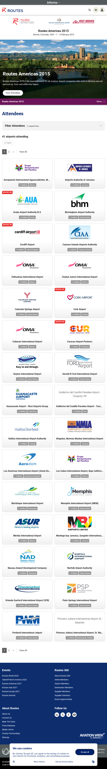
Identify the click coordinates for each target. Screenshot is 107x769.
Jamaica (85, 185)
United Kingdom (32, 250)
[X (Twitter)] (62, 714)
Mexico (32, 185)
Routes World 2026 (10, 676)
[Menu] (96, 10)
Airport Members (62, 683)
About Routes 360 (62, 676)
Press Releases (8, 725)
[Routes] (12, 10)
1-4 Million (23, 185)
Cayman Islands (85, 250)
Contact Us (7, 718)
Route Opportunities (63, 699)
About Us (6, 714)
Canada (32, 444)
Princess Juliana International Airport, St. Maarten (80, 620)
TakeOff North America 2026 (14, 680)
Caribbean (85, 347)
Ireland (85, 314)
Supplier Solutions (62, 695)
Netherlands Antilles (85, 638)
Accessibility (7, 762)
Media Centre (8, 729)
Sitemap (5, 737)
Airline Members (61, 680)
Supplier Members (62, 691)
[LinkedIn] (57, 714)
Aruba (32, 217)
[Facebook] (68, 714)
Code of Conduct (9, 765)
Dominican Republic (32, 476)
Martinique (32, 508)
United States (85, 217)
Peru (85, 411)
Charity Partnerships (11, 733)
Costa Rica (32, 411)
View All (23, 152)
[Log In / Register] (102, 10)
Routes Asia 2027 (9, 687)
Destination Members (64, 687)
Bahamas (32, 573)
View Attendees (13, 93)
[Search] (89, 10)
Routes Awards (8, 695)
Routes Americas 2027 (12, 683)
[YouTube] (74, 714)
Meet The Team (8, 722)
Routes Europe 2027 (11, 691)
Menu (99, 101)
